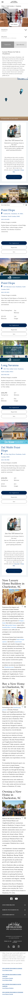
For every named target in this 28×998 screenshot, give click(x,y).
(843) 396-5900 (5, 460)
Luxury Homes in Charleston (7, 988)
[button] (21, 92)
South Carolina (10, 6)
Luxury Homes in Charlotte (7, 978)
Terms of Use (7, 941)
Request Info (14, 247)
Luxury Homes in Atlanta (7, 970)
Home (3, 6)
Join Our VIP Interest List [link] (14, 177)
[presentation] (1, 17)
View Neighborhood (14, 243)
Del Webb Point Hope (10, 449)
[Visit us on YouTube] (16, 899)
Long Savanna (10, 365)
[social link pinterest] (26, 205)
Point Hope (8, 210)
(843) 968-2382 (5, 374)
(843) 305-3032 (5, 292)
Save (14, 252)
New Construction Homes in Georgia (12, 968)
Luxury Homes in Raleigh (7, 980)
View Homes (14, 24)
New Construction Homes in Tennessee (12, 992)
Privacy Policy (18, 941)
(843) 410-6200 (5, 219)
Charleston (18, 6)
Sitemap (15, 942)
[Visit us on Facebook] (11, 899)
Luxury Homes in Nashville (7, 994)
